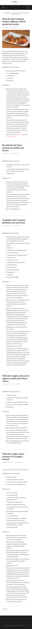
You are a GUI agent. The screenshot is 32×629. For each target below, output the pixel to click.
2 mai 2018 (5, 27)
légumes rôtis (19, 134)
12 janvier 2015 (7, 225)
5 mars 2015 (5, 153)
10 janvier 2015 (7, 384)
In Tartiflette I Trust (16, 625)
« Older (4, 609)
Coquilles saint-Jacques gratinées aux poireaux (13, 221)
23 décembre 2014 (7, 462)
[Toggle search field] (28, 7)
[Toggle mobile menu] (3, 7)
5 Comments (17, 225)
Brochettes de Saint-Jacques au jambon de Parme (13, 148)
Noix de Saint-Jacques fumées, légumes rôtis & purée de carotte (14, 22)
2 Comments (15, 153)
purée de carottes (11, 136)
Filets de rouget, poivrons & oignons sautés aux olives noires (15, 378)
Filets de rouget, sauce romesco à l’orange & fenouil (13, 456)
